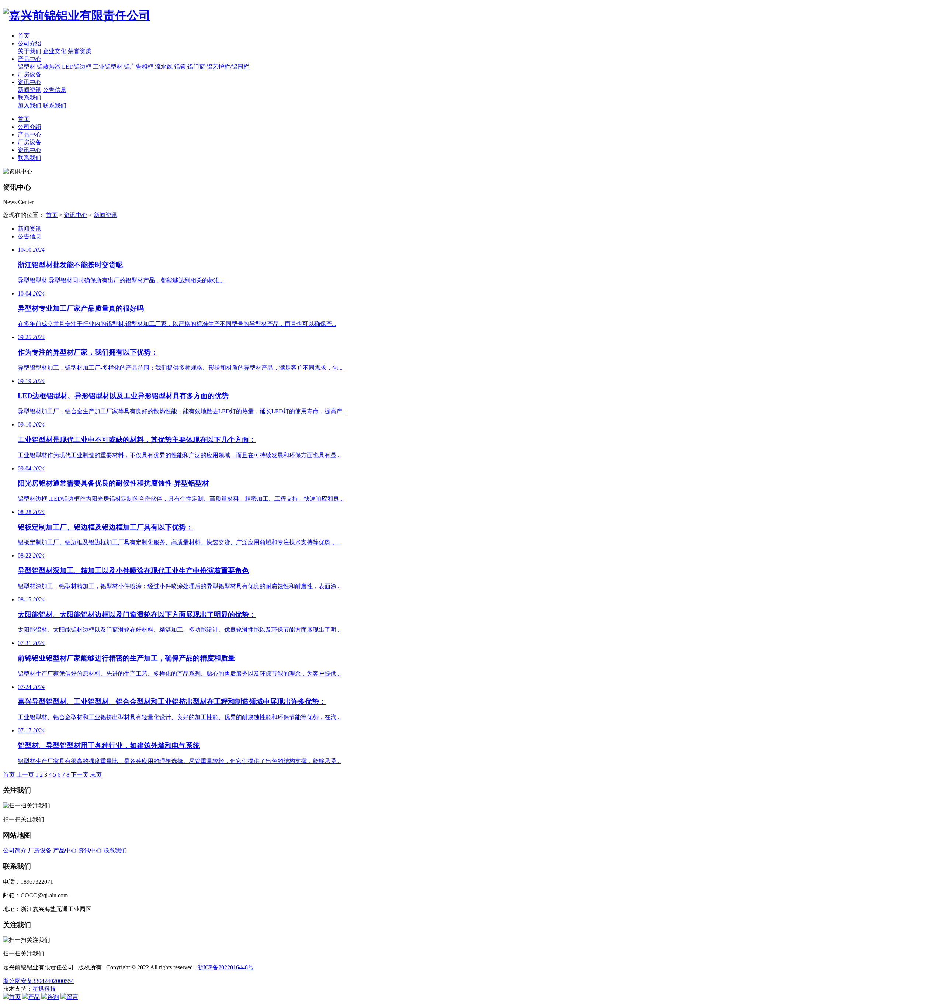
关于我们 (29, 51)
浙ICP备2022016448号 (225, 967)
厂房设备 (29, 74)
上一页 (25, 775)
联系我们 (29, 97)
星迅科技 (44, 989)
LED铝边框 (76, 66)
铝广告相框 (138, 66)
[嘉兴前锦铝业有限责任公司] (472, 16)
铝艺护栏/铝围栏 (227, 66)
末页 (96, 775)
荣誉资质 (79, 51)
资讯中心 (29, 82)
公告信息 (54, 90)
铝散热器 (48, 66)
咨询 (53, 997)
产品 (34, 997)
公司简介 (15, 850)
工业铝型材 (107, 66)
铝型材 (26, 66)
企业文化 (54, 51)
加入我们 (29, 105)
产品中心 (29, 59)
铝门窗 (196, 66)
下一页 (79, 775)
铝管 (180, 66)
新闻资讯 (29, 90)
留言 (72, 997)
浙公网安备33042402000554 (38, 981)
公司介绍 (29, 43)
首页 (24, 35)
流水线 (164, 66)
